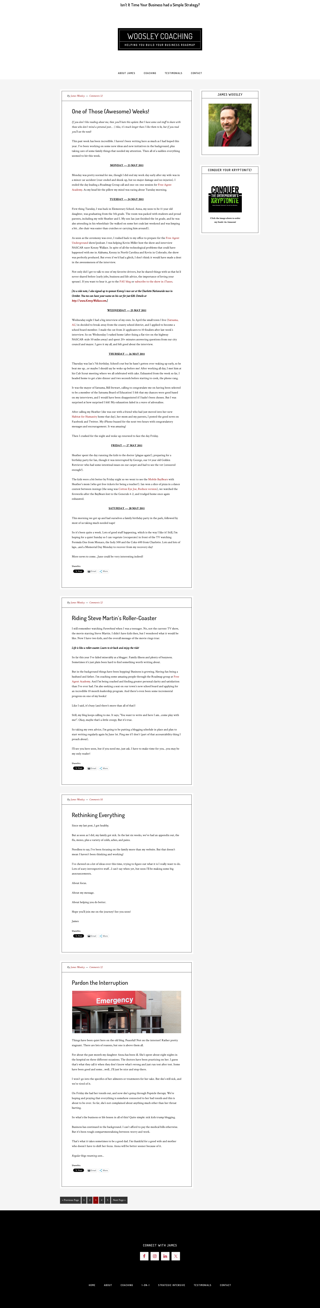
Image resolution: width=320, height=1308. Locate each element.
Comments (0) (96, 799)
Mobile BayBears (158, 479)
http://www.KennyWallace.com (89, 301)
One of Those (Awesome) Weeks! (110, 111)
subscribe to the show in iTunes (153, 281)
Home (92, 1285)
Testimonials (203, 1285)
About (108, 1285)
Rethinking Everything (98, 815)
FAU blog (125, 281)
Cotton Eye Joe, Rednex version (137, 489)
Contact (225, 1285)
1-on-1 (146, 1285)
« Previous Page (70, 1200)
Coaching (127, 1285)
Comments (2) (95, 96)
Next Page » (119, 1200)
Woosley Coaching (160, 36)
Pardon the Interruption (100, 982)
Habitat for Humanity (84, 417)
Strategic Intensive (171, 1285)
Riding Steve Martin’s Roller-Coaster (114, 618)
